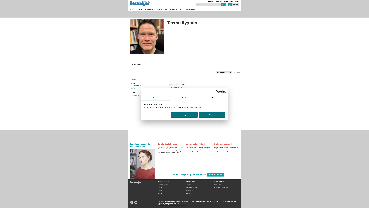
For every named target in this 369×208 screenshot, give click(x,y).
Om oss (237, 1)
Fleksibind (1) (137, 85)
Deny (184, 115)
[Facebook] (131, 203)
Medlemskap (189, 193)
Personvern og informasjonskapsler (178, 204)
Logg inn (211, 1)
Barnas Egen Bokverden (221, 187)
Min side (218, 1)
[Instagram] (135, 203)
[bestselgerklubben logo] (135, 183)
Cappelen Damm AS (164, 204)
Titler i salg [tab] (137, 64)
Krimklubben (217, 185)
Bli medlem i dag (215, 175)
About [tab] (213, 98)
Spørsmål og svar (163, 185)
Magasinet (189, 196)
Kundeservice (228, 1)
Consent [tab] (156, 98)
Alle (134, 83)
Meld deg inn (189, 190)
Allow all (212, 115)
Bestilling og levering (192, 187)
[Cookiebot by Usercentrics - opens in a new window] (217, 91)
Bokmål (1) (136, 95)
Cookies (160, 193)
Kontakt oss (161, 187)
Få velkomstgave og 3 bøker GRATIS (188, 174)
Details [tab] (184, 98)
